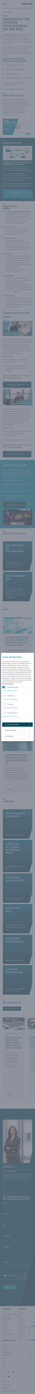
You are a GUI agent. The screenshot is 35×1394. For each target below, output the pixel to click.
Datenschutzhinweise (8, 684)
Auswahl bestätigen (10, 730)
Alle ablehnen (9, 736)
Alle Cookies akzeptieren (12, 724)
